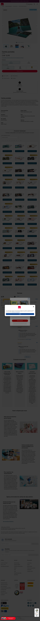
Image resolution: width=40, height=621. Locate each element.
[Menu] (38, 609)
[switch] (37, 615)
